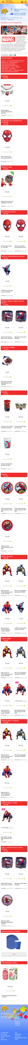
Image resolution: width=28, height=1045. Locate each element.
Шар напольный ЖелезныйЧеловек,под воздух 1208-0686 (6, 592)
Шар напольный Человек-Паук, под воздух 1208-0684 (5, 629)
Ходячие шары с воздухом (7, 70)
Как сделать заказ (4, 1032)
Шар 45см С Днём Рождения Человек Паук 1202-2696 (7, 922)
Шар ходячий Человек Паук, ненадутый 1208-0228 (20, 712)
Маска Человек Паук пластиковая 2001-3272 (6, 157)
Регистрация (17, 1023)
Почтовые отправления (5, 1035)
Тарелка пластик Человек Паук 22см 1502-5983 (7, 547)
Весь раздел (6, 77)
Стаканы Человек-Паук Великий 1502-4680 (6, 464)
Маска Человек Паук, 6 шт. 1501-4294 (6, 246)
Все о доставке (4, 1034)
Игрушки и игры (5, 62)
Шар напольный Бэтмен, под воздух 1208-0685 (20, 591)
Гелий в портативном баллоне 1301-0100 (9, 996)
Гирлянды (3, 60)
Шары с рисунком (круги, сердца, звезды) (10, 71)
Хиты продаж (17, 1035)
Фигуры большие (5, 68)
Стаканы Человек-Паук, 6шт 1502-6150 (20, 427)
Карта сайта (17, 1025)
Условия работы (18, 1034)
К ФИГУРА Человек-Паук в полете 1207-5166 (7, 291)
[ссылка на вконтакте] (26, 1007)
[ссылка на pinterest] (26, 1010)
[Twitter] (12, 54)
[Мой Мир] (15, 54)
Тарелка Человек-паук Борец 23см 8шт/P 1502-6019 (20, 510)
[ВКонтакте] (10, 54)
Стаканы (13, 67)
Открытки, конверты (6, 67)
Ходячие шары (12, 68)
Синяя (14, 954)
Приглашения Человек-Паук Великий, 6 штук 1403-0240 (6, 383)
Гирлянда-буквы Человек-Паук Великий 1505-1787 (6, 112)
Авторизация (17, 1021)
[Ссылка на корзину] (22, 2)
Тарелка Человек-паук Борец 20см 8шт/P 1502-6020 (7, 510)
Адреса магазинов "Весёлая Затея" (8, 1013)
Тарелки (17, 67)
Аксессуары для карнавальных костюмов (15, 60)
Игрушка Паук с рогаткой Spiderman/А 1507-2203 (7, 202)
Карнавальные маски (13, 62)
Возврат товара (4, 1039)
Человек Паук (9, 115)
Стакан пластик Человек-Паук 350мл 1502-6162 (7, 427)
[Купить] (10, 991)
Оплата (2, 1037)
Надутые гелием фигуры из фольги (8, 63)
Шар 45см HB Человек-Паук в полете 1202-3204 (7, 337)
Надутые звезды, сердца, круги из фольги (10, 65)
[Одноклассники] (13, 54)
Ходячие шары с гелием (18, 70)
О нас (16, 1032)
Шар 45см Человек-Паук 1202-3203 (20, 337)
